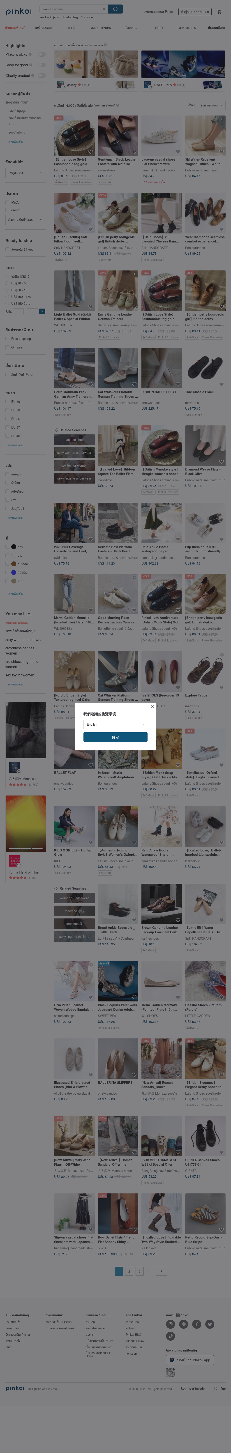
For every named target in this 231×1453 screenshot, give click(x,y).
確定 (115, 737)
